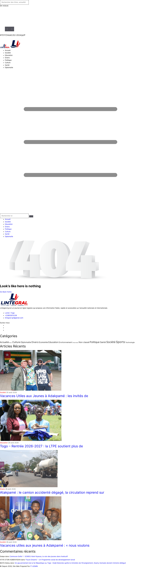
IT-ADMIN (34, 566)
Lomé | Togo (10, 313)
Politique (8, 60)
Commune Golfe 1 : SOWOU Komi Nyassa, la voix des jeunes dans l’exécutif (39, 556)
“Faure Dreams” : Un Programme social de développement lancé (50, 560)
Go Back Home (6, 292)
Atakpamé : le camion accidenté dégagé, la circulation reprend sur (52, 492)
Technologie (130, 342)
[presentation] (7, 29)
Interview (75, 342)
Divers (7, 58)
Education (9, 55)
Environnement (65, 342)
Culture (7, 63)
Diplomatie (9, 67)
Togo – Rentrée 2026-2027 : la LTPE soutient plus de (41, 446)
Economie (43, 342)
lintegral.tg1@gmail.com (14, 318)
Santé (7, 65)
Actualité (4, 342)
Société (8, 53)
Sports (120, 342)
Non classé (84, 342)
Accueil (7, 50)
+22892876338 (11, 315)
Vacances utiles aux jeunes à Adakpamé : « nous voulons (44, 545)
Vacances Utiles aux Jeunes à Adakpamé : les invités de (44, 396)
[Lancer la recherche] (31, 216)
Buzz (10, 342)
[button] (70, 142)
